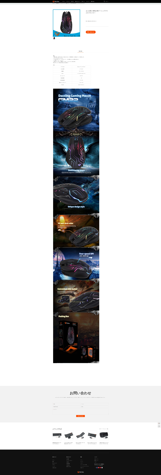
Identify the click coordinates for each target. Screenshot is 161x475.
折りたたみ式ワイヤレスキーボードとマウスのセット (92, 443)
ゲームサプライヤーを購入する (64, 3)
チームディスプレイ (69, 460)
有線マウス (82, 467)
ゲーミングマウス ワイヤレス (84, 466)
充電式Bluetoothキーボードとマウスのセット (56, 443)
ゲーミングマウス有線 (83, 464)
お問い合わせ (54, 467)
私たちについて (54, 463)
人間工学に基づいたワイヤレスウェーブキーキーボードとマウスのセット (103, 443)
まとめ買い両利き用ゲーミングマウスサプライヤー (77, 3)
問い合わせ (90, 32)
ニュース (53, 466)
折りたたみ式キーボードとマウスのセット (80, 443)
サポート (53, 464)
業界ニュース (96, 460)
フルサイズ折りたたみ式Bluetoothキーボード (68, 443)
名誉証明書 (68, 463)
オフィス (81, 461)
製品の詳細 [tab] (80, 51)
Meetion (53, 3)
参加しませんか (68, 466)
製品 (107, 428)
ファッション (104, 428)
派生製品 (57, 3)
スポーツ (100, 428)
